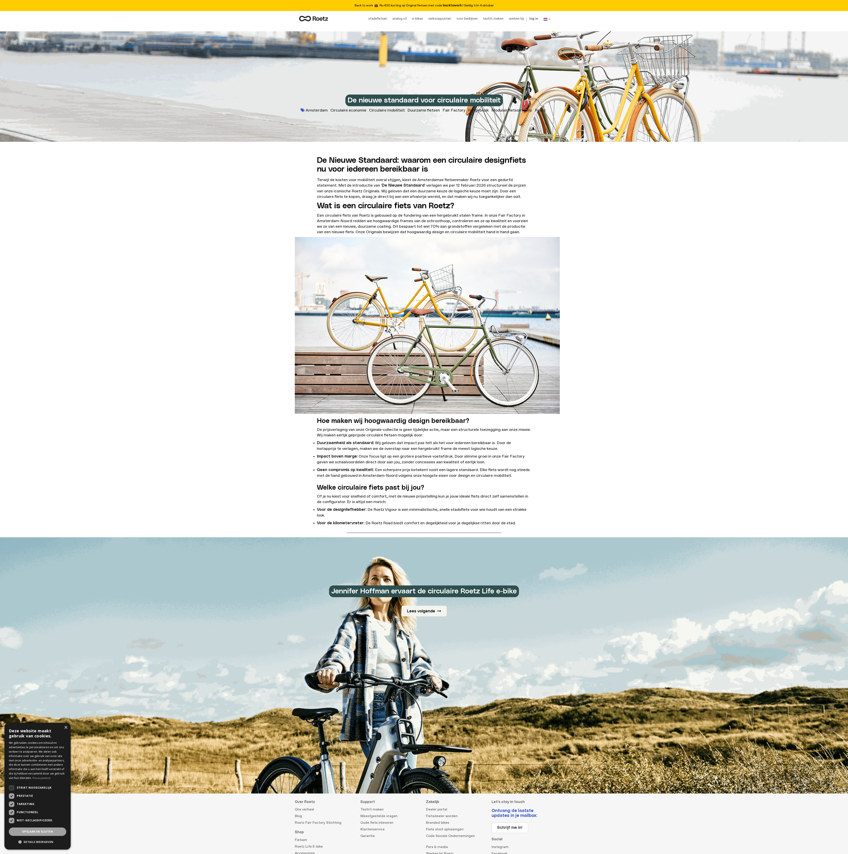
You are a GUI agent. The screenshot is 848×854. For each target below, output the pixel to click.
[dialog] (37, 786)
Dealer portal (436, 809)
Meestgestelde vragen (379, 816)
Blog (298, 816)
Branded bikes (437, 822)
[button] (37, 842)
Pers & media (437, 847)
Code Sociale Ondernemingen (450, 836)
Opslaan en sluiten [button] (37, 831)
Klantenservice (372, 829)
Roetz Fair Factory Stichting (318, 822)
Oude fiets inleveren (376, 822)
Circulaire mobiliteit (387, 110)
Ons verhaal (304, 809)
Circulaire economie (348, 110)
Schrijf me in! (509, 828)
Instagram (500, 847)
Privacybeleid (41, 778)
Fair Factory (454, 110)
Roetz (540, 110)
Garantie (367, 836)
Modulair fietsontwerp (511, 110)
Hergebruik (478, 110)
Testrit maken (372, 809)
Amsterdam (317, 110)
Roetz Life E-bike (309, 846)
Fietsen (301, 840)
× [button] (65, 727)
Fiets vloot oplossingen (445, 829)
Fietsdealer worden (442, 816)
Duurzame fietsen (423, 110)
